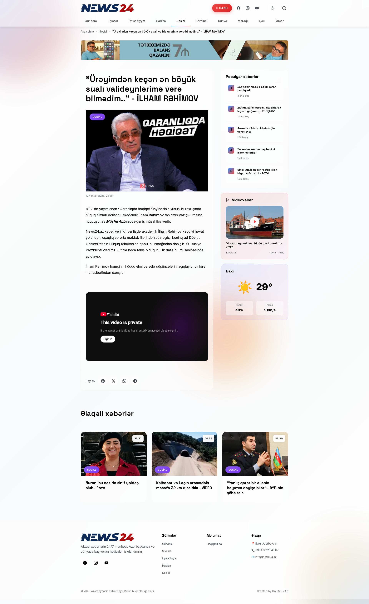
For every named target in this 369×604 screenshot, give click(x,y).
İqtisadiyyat (137, 21)
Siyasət (113, 21)
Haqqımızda (214, 544)
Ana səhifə (87, 31)
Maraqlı (243, 21)
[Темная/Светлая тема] (272, 8)
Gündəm (91, 21)
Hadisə (161, 21)
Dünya (222, 21)
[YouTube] (256, 8)
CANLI (223, 8)
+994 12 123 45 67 (267, 550)
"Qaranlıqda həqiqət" (135, 209)
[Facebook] (238, 8)
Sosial (181, 21)
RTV (89, 209)
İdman (279, 21)
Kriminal (201, 21)
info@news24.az (266, 556)
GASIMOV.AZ (280, 591)
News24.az (95, 231)
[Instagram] (247, 8)
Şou (262, 21)
